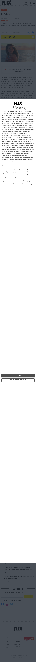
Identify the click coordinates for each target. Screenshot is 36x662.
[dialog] (18, 331)
